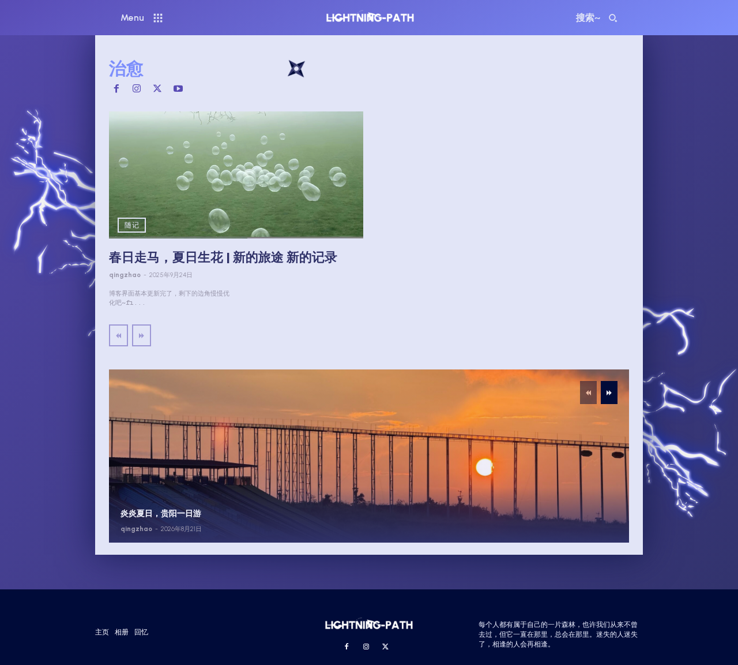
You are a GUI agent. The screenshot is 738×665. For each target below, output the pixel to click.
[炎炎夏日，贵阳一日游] (369, 456)
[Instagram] (137, 89)
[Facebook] (116, 89)
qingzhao (125, 275)
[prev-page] (118, 335)
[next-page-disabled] (141, 335)
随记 (132, 225)
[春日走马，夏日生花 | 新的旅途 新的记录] (236, 175)
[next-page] (609, 392)
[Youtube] (178, 89)
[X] (157, 89)
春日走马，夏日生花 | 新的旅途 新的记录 (223, 257)
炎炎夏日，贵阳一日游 (161, 513)
